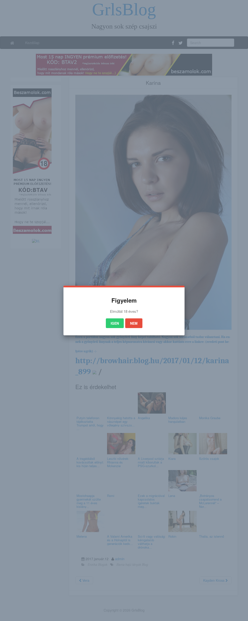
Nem (134, 323)
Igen (115, 323)
